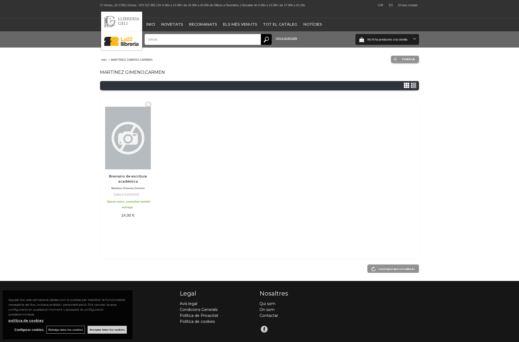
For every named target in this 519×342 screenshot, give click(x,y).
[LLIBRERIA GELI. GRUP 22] (121, 49)
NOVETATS (172, 24)
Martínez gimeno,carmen (128, 188)
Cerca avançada (286, 38)
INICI (150, 24)
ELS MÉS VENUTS (240, 24)
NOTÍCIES (312, 24)
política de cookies (26, 320)
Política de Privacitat (199, 315)
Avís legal (188, 303)
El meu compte (408, 5)
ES (391, 5)
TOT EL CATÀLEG (280, 24)
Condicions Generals (199, 309)
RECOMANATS (203, 24)
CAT (381, 5)
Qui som (267, 303)
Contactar (269, 315)
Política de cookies (197, 321)
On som (267, 309)
